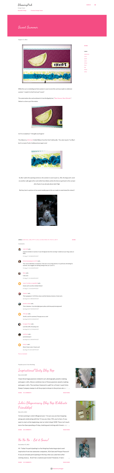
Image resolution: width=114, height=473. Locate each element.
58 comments (27, 429)
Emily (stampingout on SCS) (30, 261)
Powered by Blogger (57, 468)
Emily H (25, 344)
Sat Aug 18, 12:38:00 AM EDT (31, 298)
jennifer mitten (27, 303)
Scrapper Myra (27, 324)
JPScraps (25, 313)
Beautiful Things (22, 10)
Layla (85, 60)
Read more (66, 392)
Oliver (85, 63)
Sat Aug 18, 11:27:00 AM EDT (31, 329)
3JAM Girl (86, 54)
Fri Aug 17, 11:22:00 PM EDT (31, 268)
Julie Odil (25, 249)
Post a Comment (22, 353)
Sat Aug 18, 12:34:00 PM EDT (31, 339)
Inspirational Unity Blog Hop (36, 370)
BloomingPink (25, 4)
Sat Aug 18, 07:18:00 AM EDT (31, 309)
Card (85, 56)
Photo (85, 69)
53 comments (27, 462)
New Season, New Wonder (63, 98)
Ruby (24, 273)
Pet (85, 67)
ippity (85, 58)
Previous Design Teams (37, 10)
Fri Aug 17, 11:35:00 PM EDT (31, 278)
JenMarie (25, 334)
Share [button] (86, 45)
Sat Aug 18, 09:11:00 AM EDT (31, 319)
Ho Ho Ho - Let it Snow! (33, 440)
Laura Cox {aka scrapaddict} (30, 283)
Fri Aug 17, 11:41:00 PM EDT (31, 288)
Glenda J (25, 293)
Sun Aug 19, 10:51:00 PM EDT (31, 349)
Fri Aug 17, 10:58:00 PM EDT (31, 256)
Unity (85, 71)
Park (85, 65)
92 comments (27, 392)
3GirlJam (30, 140)
